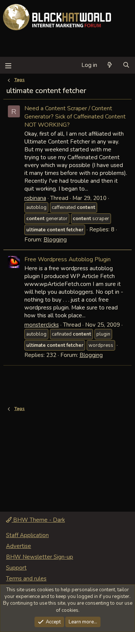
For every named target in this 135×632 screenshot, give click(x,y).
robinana (35, 198)
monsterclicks (41, 325)
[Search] (126, 65)
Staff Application (27, 535)
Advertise (18, 546)
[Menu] (8, 65)
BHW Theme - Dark (38, 520)
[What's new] (110, 65)
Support (16, 567)
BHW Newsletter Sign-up (39, 557)
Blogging (55, 239)
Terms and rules (26, 578)
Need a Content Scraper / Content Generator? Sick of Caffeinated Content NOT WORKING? (75, 116)
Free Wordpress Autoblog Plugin (67, 259)
